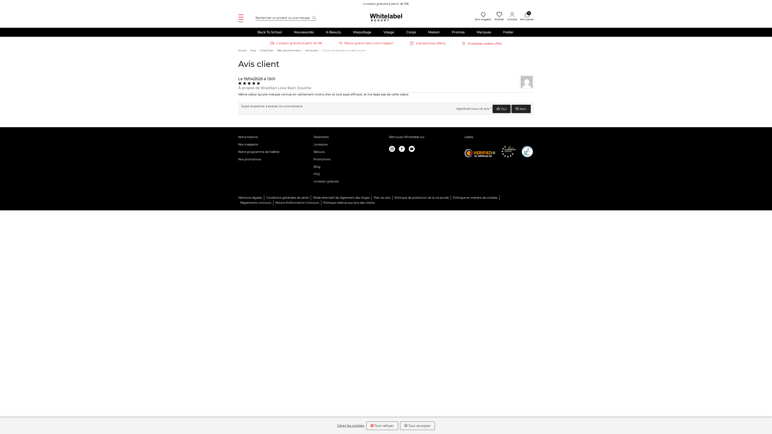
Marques (484, 32)
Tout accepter (419, 426)
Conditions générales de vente (287, 198)
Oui (503, 109)
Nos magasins (248, 144)
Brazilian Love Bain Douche (286, 88)
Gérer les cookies (350, 425)
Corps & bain (266, 50)
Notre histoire (248, 137)
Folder (508, 32)
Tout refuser (384, 426)
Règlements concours (255, 203)
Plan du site (382, 198)
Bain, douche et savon (289, 50)
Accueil (242, 50)
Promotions (322, 159)
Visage (388, 32)
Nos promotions (249, 159)
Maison (434, 32)
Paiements (321, 137)
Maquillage (362, 32)
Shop (253, 50)
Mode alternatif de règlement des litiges (341, 198)
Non (523, 109)
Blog (317, 167)
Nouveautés (304, 32)
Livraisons (321, 144)
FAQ (317, 174)
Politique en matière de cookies (475, 198)
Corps (411, 32)
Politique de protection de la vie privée (421, 198)
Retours (319, 152)
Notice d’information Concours (297, 203)
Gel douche (311, 50)
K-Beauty (333, 32)
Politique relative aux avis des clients (349, 203)
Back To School (270, 32)
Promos (458, 32)
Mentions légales (250, 198)
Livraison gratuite (326, 181)
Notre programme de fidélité (258, 152)
